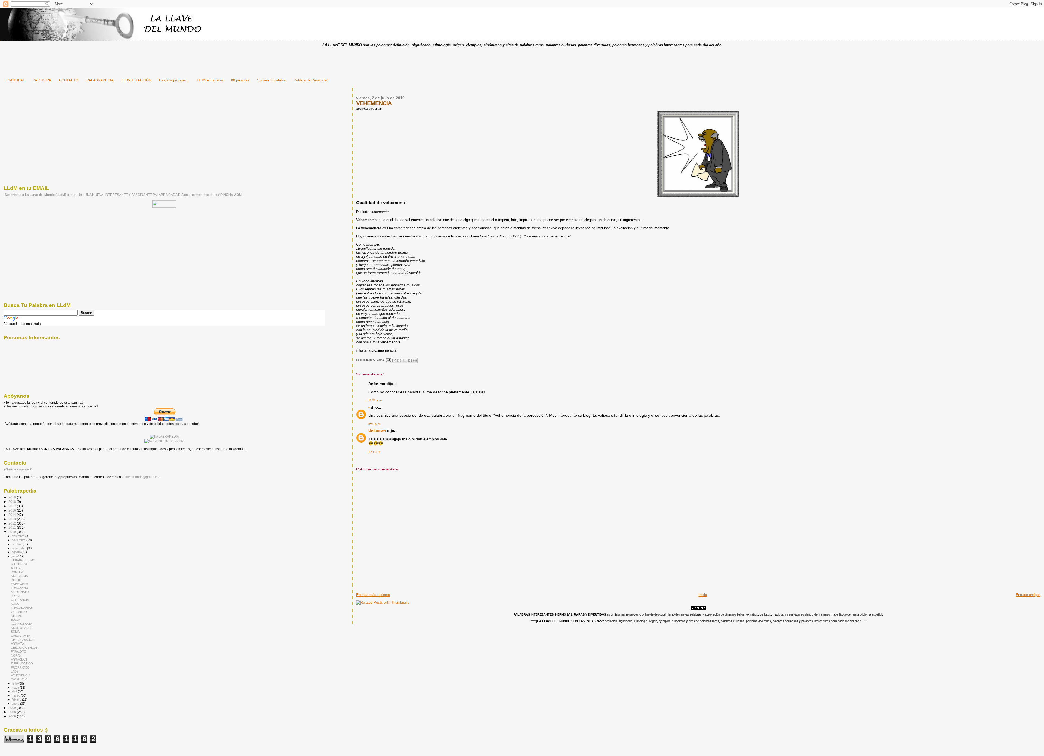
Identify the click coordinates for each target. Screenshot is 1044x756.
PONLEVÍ (17, 572)
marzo (16, 695)
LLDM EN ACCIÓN (136, 80)
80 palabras (240, 80)
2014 (12, 514)
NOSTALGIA (19, 576)
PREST (16, 596)
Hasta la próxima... (174, 80)
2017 (12, 506)
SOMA (15, 631)
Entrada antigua (1028, 595)
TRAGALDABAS (22, 607)
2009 (12, 708)
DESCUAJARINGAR (24, 647)
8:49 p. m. (374, 423)
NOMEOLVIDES (21, 627)
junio (15, 683)
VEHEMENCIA (373, 103)
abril (15, 691)
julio (14, 556)
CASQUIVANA (20, 635)
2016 (12, 510)
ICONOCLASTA (21, 623)
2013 (12, 519)
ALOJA (15, 568)
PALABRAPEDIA (100, 80)
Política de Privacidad (311, 80)
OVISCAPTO (19, 584)
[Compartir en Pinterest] (415, 360)
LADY (14, 671)
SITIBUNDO (19, 564)
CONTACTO (68, 80)
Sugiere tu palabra (271, 80)
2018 (12, 501)
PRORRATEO (20, 667)
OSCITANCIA (20, 599)
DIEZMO (17, 615)
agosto (16, 552)
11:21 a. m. (375, 400)
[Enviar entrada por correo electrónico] (388, 359)
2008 (12, 712)
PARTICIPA (42, 80)
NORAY (16, 655)
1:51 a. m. (374, 451)
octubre (17, 544)
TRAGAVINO (19, 587)
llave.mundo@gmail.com (142, 477)
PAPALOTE (18, 651)
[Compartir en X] (404, 360)
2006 (12, 716)
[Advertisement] (522, 61)
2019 (12, 497)
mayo (16, 687)
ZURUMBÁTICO (22, 663)
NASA (15, 604)
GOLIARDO (19, 611)
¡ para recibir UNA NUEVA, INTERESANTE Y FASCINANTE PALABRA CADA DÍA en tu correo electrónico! (123, 195)
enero (16, 703)
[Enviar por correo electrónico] (394, 360)
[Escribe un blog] (399, 360)
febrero (17, 699)
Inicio (702, 595)
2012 (12, 523)
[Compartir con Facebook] (409, 360)
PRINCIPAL (15, 80)
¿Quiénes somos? (18, 469)
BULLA (15, 619)
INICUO (16, 580)
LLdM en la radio (210, 80)
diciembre (18, 536)
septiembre (19, 548)
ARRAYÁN (18, 643)
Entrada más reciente (373, 595)
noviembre (19, 540)
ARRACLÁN (19, 659)
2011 (12, 527)
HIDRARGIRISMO (23, 560)
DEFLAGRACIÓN (23, 639)
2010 (12, 532)
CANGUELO (19, 679)
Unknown (377, 430)
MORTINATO (20, 592)
